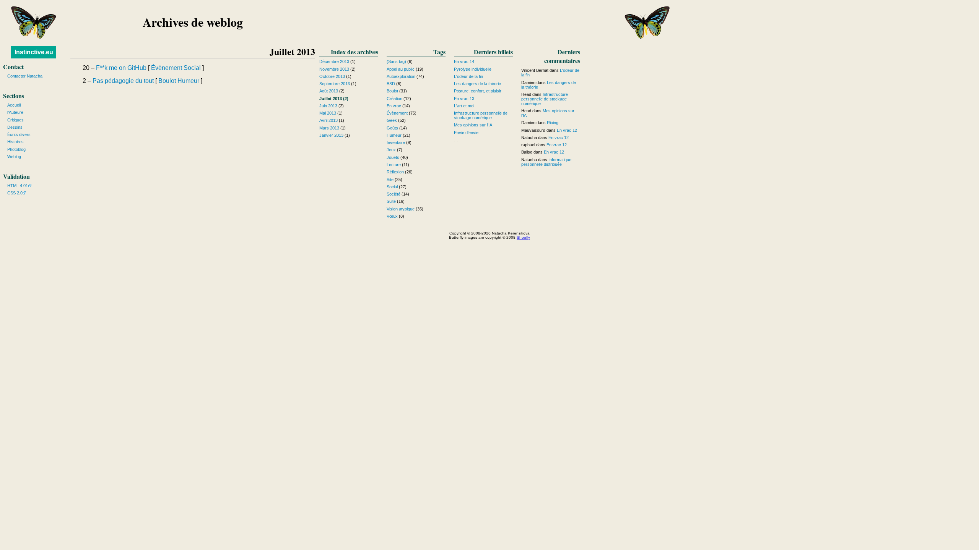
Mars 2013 (329, 128)
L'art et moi (464, 106)
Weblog (14, 156)
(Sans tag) (396, 61)
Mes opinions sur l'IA (473, 125)
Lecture (394, 164)
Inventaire (396, 142)
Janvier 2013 (331, 135)
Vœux (392, 216)
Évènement (166, 68)
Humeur (188, 81)
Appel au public (401, 69)
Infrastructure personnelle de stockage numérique (480, 115)
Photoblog (16, 149)
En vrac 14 (464, 61)
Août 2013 (328, 91)
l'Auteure (15, 112)
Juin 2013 (328, 106)
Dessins (15, 127)
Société (393, 194)
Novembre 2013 (334, 69)
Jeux (391, 149)
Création (394, 98)
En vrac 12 (567, 130)
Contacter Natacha (24, 76)
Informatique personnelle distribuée (546, 162)
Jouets (393, 157)
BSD (391, 83)
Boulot (167, 81)
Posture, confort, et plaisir (477, 91)
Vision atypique (401, 209)
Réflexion (395, 172)
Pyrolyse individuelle (472, 69)
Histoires (15, 141)
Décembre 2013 (334, 61)
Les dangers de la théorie (477, 83)
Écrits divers (19, 134)
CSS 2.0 (15, 193)
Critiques (15, 120)
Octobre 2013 (332, 76)
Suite (391, 201)
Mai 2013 (327, 113)
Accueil (14, 105)
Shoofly (523, 237)
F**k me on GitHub (121, 68)
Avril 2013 (328, 120)
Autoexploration (401, 76)
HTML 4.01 (17, 185)
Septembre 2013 (334, 83)
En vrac (394, 106)
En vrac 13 (464, 98)
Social (192, 68)
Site (390, 179)
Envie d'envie (466, 132)
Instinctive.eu (34, 52)
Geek (392, 120)
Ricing (552, 122)
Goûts (392, 128)
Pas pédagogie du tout (123, 81)
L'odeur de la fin (468, 76)
